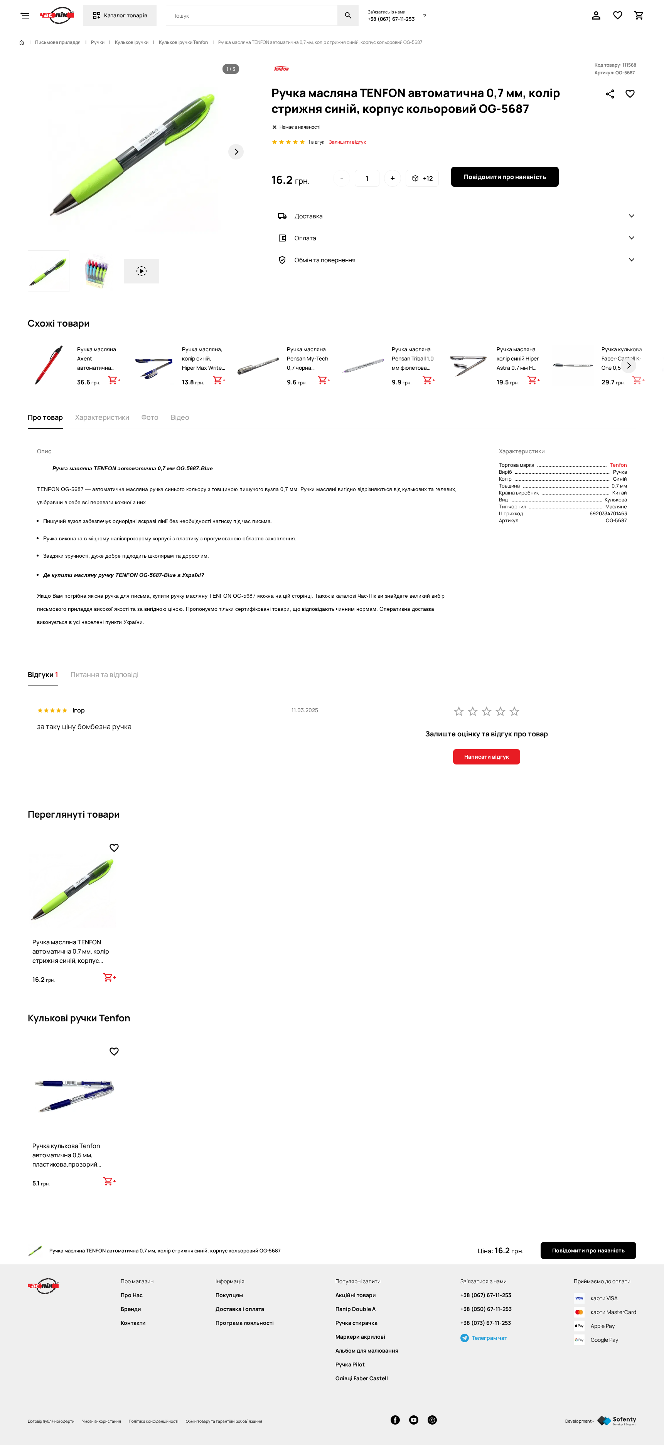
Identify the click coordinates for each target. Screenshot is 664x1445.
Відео (180, 417)
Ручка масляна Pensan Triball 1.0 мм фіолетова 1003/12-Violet (413, 363)
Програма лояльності (245, 1323)
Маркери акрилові (360, 1337)
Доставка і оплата (240, 1309)
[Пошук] (348, 15)
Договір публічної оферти (51, 1421)
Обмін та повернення (325, 260)
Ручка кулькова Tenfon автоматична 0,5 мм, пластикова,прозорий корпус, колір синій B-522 (69, 1160)
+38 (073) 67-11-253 (485, 1323)
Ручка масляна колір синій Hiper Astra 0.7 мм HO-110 (518, 363)
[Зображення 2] (96, 271)
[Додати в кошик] (114, 380)
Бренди (131, 1309)
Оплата (305, 238)
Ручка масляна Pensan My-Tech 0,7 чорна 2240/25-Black (307, 363)
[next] (628, 365)
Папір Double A (355, 1309)
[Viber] (432, 1421)
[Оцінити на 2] (473, 711)
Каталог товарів (125, 15)
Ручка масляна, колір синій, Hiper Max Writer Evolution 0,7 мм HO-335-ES (203, 367)
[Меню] (25, 15)
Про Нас (132, 1295)
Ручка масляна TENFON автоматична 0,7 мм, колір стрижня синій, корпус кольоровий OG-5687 (70, 956)
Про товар (45, 417)
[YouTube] (413, 1421)
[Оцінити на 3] (486, 711)
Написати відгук (486, 756)
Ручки (97, 42)
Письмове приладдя (58, 42)
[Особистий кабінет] (596, 15)
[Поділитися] (610, 94)
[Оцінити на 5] (514, 711)
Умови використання (101, 1421)
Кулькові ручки (131, 42)
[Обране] (618, 15)
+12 (428, 178)
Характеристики (102, 417)
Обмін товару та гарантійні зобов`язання (224, 1421)
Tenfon (618, 464)
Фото (150, 417)
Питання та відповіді (104, 674)
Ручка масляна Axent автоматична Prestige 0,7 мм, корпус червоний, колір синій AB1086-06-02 (97, 381)
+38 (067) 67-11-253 (391, 19)
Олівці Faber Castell (361, 1378)
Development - (579, 1421)
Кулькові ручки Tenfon (183, 42)
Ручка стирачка (356, 1323)
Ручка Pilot (350, 1364)
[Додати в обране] (630, 94)
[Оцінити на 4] (500, 711)
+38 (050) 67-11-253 (486, 1309)
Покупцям (229, 1295)
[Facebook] (395, 1421)
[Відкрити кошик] (639, 15)
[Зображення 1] (48, 271)
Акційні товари (355, 1295)
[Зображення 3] (141, 271)
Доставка (309, 216)
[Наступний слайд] (236, 151)
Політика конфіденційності (153, 1421)
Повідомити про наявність (505, 177)
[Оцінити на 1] (459, 711)
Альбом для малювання (366, 1351)
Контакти (133, 1323)
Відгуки (43, 674)
